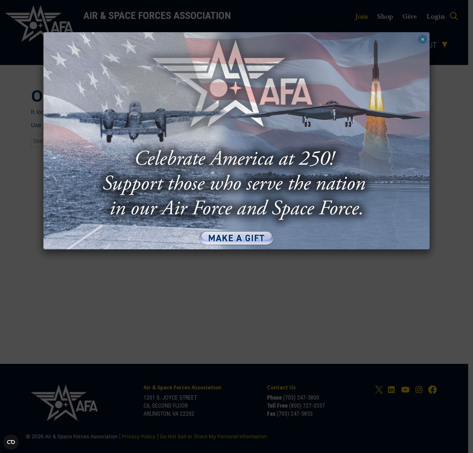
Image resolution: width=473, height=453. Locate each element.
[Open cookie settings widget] (11, 442)
